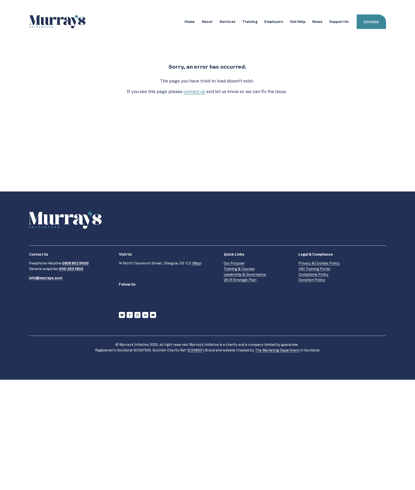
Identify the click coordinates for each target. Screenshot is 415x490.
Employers (273, 21)
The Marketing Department (277, 350)
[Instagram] (137, 315)
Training (249, 21)
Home (190, 21)
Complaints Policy (313, 274)
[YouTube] (153, 315)
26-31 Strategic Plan (240, 280)
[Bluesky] (122, 315)
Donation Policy (311, 280)
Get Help (297, 21)
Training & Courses (239, 269)
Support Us (339, 21)
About (207, 21)
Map (196, 263)
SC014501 (194, 350)
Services (227, 21)
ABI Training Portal (314, 269)
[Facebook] (130, 315)
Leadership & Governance (245, 274)
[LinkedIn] (145, 315)
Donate (371, 21)
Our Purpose (234, 263)
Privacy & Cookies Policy (319, 263)
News (317, 21)
